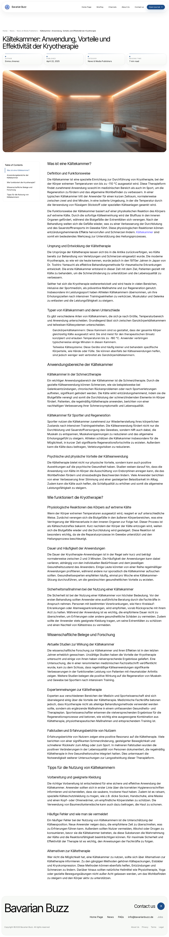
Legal (161, 927)
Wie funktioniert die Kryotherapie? (21, 182)
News (12, 31)
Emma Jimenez (12, 61)
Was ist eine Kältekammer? (18, 170)
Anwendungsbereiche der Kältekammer (18, 176)
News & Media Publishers (27, 31)
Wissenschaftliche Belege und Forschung (19, 188)
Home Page (96, 917)
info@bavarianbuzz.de (140, 917)
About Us (135, 927)
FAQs (121, 917)
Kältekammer (144, 232)
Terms (153, 927)
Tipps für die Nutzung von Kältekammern (18, 196)
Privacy (145, 927)
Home (5, 31)
